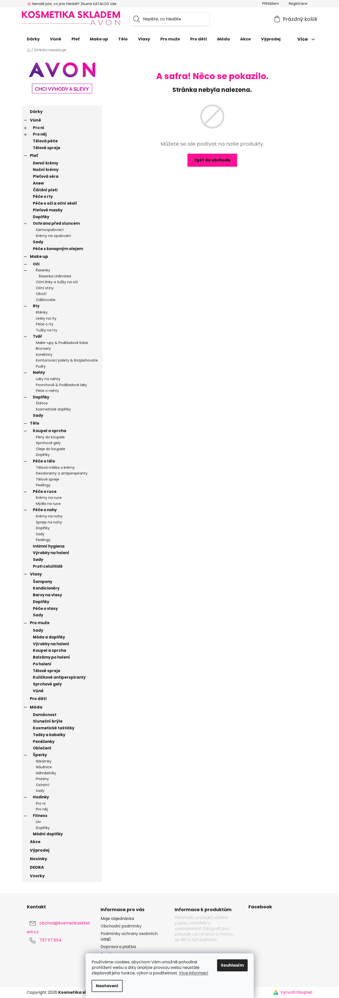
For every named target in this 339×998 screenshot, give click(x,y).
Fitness (40, 815)
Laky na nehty (48, 378)
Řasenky (43, 270)
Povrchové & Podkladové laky (61, 384)
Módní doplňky (48, 834)
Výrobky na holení (51, 552)
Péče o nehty (47, 390)
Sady (38, 242)
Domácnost (44, 714)
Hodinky (41, 797)
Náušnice (44, 767)
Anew (38, 183)
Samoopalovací (49, 229)
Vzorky (37, 876)
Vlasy (36, 574)
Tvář (37, 336)
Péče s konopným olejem (58, 248)
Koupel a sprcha (49, 430)
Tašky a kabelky (49, 734)
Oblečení (42, 748)
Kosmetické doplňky (53, 409)
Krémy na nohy (49, 516)
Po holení (42, 664)
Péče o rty (43, 196)
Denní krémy (45, 163)
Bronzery (43, 348)
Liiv (38, 821)
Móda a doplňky (49, 637)
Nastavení (107, 986)
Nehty (39, 372)
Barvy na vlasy (47, 595)
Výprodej (39, 850)
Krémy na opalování (53, 235)
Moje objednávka (117, 918)
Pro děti (38, 698)
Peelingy (43, 485)
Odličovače (45, 299)
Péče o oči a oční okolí (55, 203)
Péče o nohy (45, 509)
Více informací (193, 973)
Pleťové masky (47, 210)
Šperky (40, 754)
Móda (36, 707)
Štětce (42, 403)
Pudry (41, 366)
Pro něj (40, 134)
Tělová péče (45, 141)
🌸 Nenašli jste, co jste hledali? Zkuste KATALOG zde (71, 3)
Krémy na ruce (49, 497)
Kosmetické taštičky (53, 728)
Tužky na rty (46, 330)
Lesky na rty (46, 318)
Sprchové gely (48, 442)
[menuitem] (33, 39)
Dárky (36, 111)
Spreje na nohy (49, 522)
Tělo (34, 423)
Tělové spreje (46, 147)
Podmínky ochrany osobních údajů (129, 936)
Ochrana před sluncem (56, 223)
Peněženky (43, 741)
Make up (39, 256)
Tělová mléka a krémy (55, 467)
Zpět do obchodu (212, 160)
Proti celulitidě (47, 566)
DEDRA (37, 867)
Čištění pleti (45, 190)
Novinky (38, 859)
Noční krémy (45, 169)
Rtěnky (42, 312)
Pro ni (38, 127)
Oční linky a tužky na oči (57, 281)
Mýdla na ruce (48, 503)
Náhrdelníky (46, 773)
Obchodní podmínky (121, 926)
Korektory (44, 354)
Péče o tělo (44, 461)
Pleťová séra (45, 176)
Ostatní (42, 784)
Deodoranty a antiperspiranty (62, 473)
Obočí (41, 293)
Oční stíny (45, 287)
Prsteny (42, 778)
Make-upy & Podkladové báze (62, 342)
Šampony (42, 581)
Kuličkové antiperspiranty (59, 677)
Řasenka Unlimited (55, 276)
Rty (36, 306)
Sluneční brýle (47, 721)
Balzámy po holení (51, 657)
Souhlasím (232, 965)
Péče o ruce (44, 491)
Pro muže (39, 623)
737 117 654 (50, 940)
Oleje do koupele (50, 448)
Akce (35, 842)
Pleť (34, 155)
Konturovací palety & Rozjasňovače (67, 360)
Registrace (298, 3)
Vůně (35, 120)
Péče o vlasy (45, 608)
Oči (36, 264)
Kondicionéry (46, 588)
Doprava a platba (118, 947)
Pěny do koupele (50, 437)
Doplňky (41, 216)
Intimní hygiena (48, 546)
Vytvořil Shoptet (296, 992)
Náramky (43, 761)
